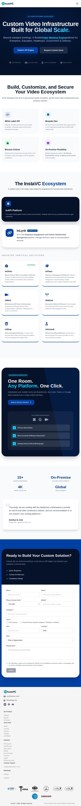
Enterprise (7, 744)
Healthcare (8, 746)
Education (7, 749)
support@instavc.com (12, 767)
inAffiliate (7, 736)
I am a (8, 619)
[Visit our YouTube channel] (13, 704)
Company (10, 610)
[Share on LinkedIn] (5, 704)
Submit (11, 670)
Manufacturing (9, 760)
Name (8, 590)
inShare (6, 778)
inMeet (6, 715)
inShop (6, 734)
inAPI (6, 726)
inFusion (7, 720)
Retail (6, 751)
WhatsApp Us (12, 700)
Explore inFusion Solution (20, 402)
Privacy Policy (48, 803)
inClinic (6, 731)
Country (44, 626)
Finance (7, 756)
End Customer (13, 622)
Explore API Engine (26, 50)
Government (8, 753)
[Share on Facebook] (9, 704)
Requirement (11, 646)
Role (8, 636)
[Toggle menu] (77, 3)
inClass (6, 729)
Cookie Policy (71, 803)
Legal (6, 758)
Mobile (44, 600)
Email (43, 590)
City (8, 626)
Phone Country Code (13, 600)
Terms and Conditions (59, 803)
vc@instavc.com (13, 696)
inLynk (6, 718)
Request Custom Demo (53, 50)
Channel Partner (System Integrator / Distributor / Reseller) (40, 622)
